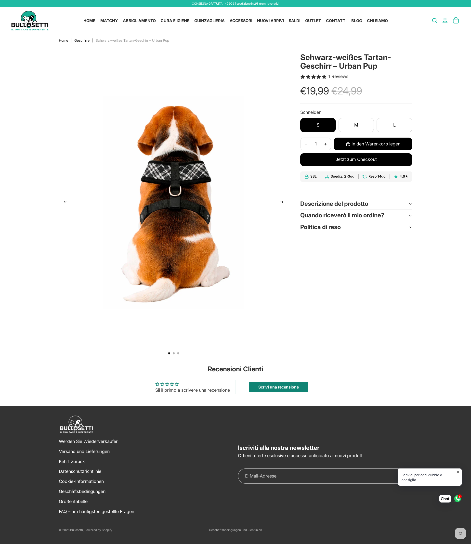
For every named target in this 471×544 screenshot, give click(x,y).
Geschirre (82, 40)
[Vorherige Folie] (64, 202)
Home (63, 40)
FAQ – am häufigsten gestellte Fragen (96, 511)
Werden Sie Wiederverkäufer (88, 441)
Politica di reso (320, 227)
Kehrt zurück (72, 461)
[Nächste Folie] (283, 202)
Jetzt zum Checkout (356, 159)
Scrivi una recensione (278, 387)
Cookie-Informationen (81, 481)
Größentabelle (73, 501)
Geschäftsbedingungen (82, 491)
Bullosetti (76, 530)
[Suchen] (434, 20)
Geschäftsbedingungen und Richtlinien (235, 530)
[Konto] (445, 20)
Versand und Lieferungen (84, 451)
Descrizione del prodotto (334, 203)
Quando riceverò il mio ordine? (342, 215)
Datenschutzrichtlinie (80, 471)
